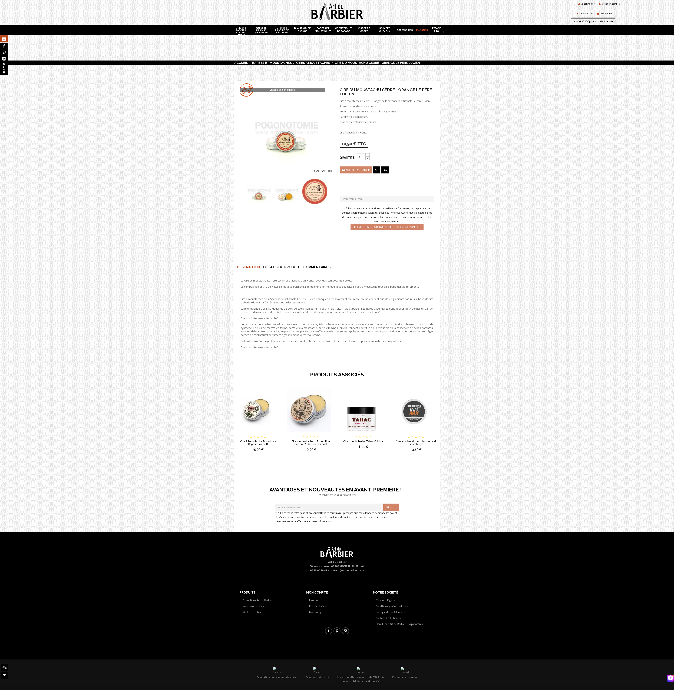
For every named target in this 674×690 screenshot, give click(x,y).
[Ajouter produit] (385, 169)
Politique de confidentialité (391, 612)
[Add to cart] (240, 433)
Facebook (4, 46)
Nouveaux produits (253, 606)
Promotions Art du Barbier (257, 600)
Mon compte (316, 612)
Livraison (314, 600)
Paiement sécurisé (319, 606)
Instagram (4, 59)
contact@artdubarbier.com (346, 570)
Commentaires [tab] (317, 267)
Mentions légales (385, 600)
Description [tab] (248, 267)
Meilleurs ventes (251, 612)
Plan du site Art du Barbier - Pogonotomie (400, 624)
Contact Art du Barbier (388, 618)
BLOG (4, 68)
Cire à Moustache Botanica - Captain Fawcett (258, 443)
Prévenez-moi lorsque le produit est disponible (387, 227)
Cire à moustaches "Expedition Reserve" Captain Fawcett (311, 443)
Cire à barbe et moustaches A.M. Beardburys (416, 443)
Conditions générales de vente (393, 606)
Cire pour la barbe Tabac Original (363, 441)
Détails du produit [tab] (281, 267)
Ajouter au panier (357, 170)
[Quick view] (276, 433)
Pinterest (4, 52)
